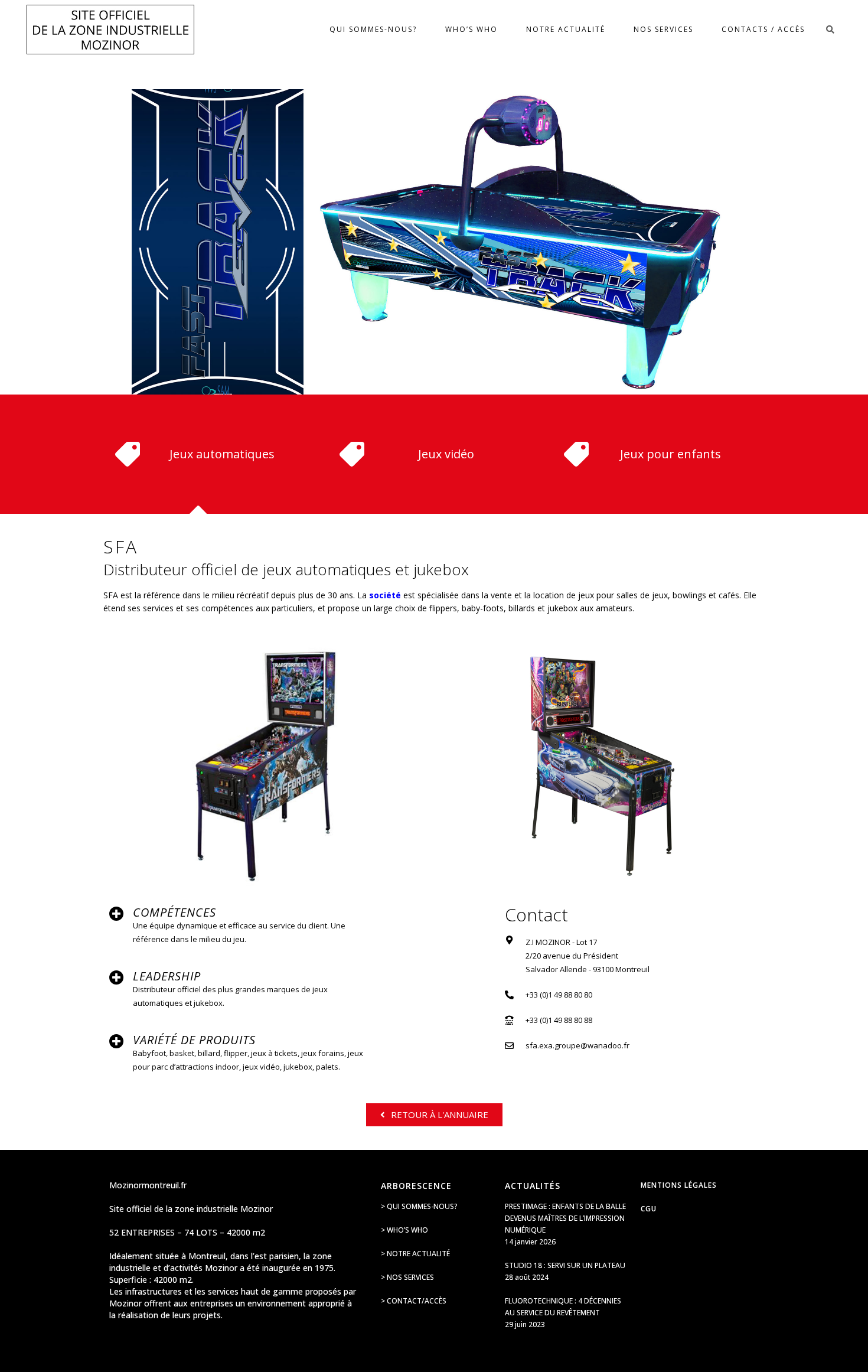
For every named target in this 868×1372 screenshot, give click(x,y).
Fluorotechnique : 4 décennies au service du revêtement (563, 1307)
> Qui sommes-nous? (419, 1206)
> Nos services (407, 1277)
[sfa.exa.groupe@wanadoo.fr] (509, 1045)
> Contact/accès (413, 1301)
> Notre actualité (415, 1254)
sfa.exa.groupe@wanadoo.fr (577, 1045)
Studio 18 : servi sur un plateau (565, 1265)
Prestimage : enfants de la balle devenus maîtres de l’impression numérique (565, 1218)
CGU (649, 1209)
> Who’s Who (404, 1230)
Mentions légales (679, 1185)
